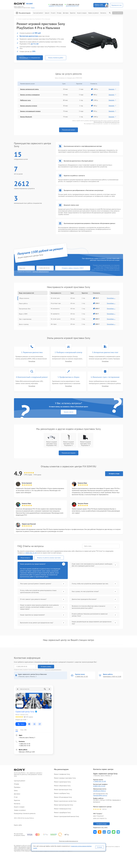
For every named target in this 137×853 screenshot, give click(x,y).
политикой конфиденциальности (41, 271)
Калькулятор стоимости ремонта (24, 813)
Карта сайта (18, 825)
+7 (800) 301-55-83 (56, 4)
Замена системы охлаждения (30, 95)
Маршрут (22, 724)
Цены (46, 13)
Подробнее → (111, 298)
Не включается (55, 308)
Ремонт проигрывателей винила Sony (66, 816)
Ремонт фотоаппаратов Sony (63, 805)
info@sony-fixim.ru (99, 791)
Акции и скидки (81, 13)
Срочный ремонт (38, 13)
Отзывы (59, 13)
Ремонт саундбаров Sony (62, 812)
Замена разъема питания (28, 106)
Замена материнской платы (29, 89)
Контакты (103, 13)
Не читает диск (55, 298)
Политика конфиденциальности (68, 841)
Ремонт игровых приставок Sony (65, 778)
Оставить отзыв (114, 474)
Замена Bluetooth (26, 117)
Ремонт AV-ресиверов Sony (63, 797)
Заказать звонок (68, 412)
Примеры (17, 787)
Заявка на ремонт (93, 13)
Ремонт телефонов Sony (62, 774)
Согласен (99, 847)
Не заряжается (55, 314)
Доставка (65, 13)
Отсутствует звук (56, 303)
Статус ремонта (117, 13)
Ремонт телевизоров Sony (62, 809)
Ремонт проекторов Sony (62, 782)
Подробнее (32, 361)
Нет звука (53, 324)
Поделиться (95, 832)
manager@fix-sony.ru (100, 795)
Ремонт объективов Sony (62, 786)
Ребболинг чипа (25, 100)
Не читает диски (55, 319)
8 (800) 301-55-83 (99, 786)
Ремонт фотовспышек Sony (63, 789)
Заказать (111, 89)
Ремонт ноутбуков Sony (62, 793)
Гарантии (72, 13)
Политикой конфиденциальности (53, 669)
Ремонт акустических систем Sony (65, 801)
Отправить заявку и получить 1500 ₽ (72, 268)
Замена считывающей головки (30, 111)
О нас (52, 13)
